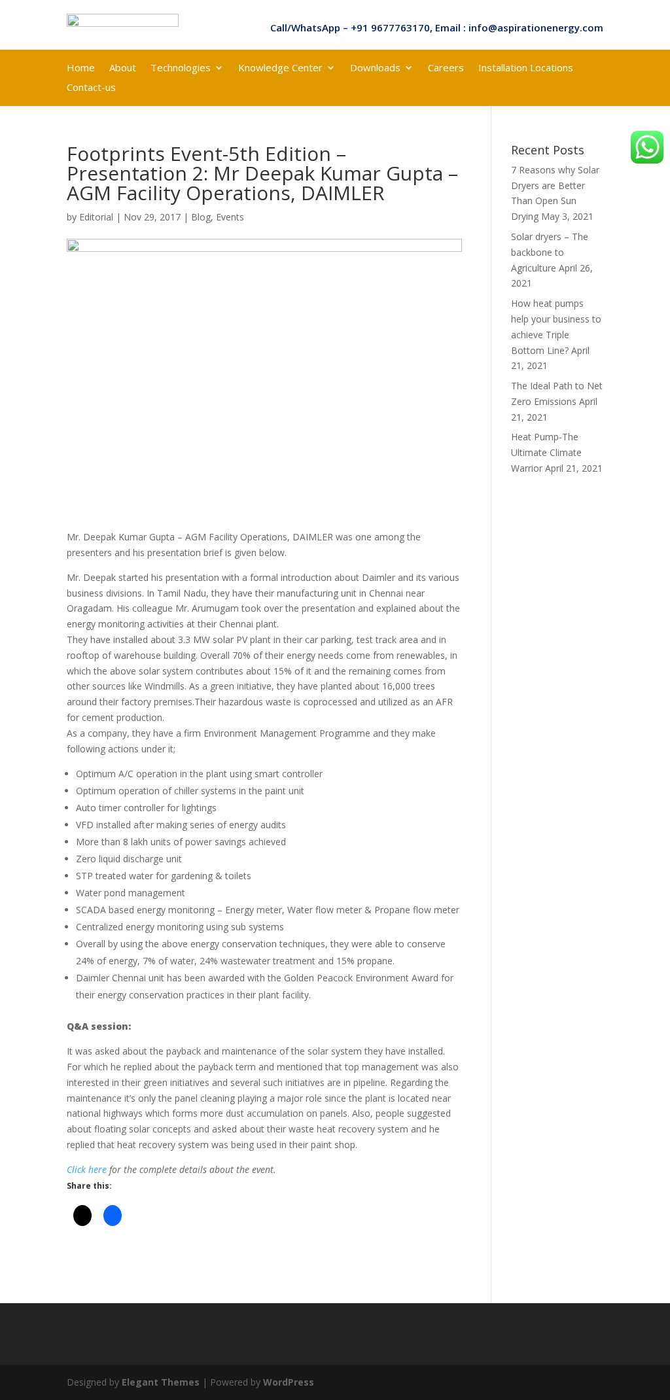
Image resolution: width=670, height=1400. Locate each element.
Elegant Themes (161, 1382)
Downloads (375, 68)
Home (81, 68)
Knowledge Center (280, 68)
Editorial (96, 217)
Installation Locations (525, 68)
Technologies (180, 68)
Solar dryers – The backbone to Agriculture (549, 252)
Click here (87, 1169)
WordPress (288, 1382)
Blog (201, 217)
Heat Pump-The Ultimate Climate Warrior (546, 452)
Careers (446, 68)
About (122, 68)
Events (230, 217)
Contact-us (91, 88)
